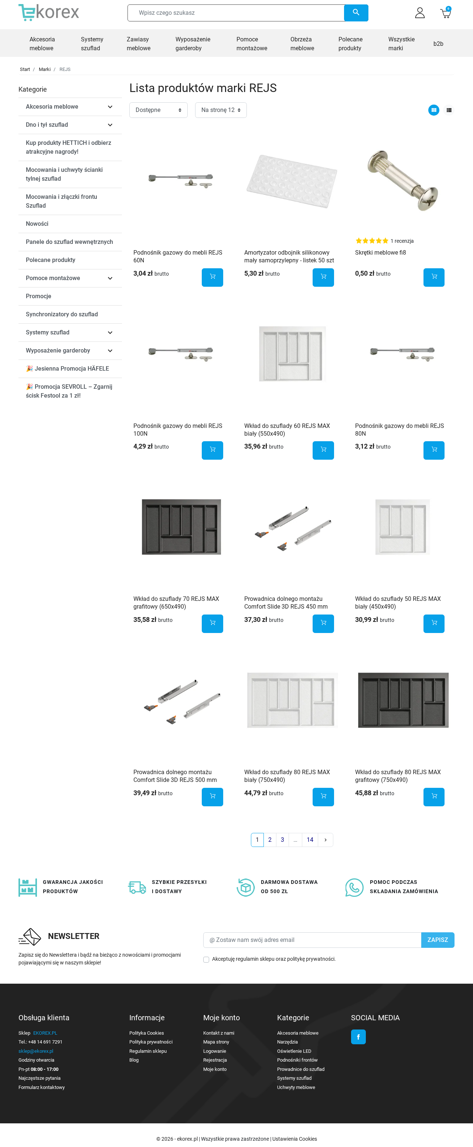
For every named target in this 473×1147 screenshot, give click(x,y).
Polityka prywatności (151, 1042)
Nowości (37, 223)
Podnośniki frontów (297, 1060)
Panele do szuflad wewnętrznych (69, 241)
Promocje (38, 296)
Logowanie (214, 1051)
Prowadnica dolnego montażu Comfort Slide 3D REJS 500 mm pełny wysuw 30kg (175, 780)
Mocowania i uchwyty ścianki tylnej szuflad (64, 174)
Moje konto (215, 1069)
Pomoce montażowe (53, 278)
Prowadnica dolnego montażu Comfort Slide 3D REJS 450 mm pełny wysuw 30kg (286, 606)
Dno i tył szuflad (47, 124)
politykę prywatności (310, 959)
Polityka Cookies (146, 1033)
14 (310, 839)
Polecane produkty (50, 259)
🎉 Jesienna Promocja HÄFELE (67, 368)
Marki (45, 69)
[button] (445, 13)
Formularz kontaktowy (41, 1087)
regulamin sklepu (255, 959)
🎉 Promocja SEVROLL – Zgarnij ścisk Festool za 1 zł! (69, 391)
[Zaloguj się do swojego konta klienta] (420, 13)
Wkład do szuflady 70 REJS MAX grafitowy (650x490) (176, 602)
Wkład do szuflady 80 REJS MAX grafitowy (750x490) (398, 776)
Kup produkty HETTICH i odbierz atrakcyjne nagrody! (68, 147)
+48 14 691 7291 (45, 1042)
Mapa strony (216, 1042)
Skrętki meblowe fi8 (380, 252)
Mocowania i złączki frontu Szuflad (61, 201)
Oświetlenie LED (294, 1051)
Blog (134, 1060)
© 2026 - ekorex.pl (177, 1139)
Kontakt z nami (218, 1033)
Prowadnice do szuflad (300, 1069)
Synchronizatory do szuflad (62, 314)
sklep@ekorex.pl (35, 1051)
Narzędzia (287, 1042)
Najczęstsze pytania (39, 1078)
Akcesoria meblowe (52, 106)
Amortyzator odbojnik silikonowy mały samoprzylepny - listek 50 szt (289, 256)
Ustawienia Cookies (294, 1139)
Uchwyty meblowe (296, 1087)
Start (25, 69)
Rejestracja (215, 1060)
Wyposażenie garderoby (58, 350)
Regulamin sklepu (148, 1051)
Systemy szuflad (47, 332)
